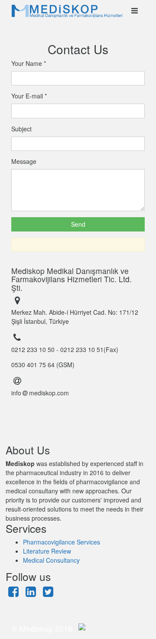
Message (23, 161)
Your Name (28, 63)
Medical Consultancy (51, 560)
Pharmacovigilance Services (61, 542)
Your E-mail (29, 95)
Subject (21, 128)
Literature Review (47, 551)
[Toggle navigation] (134, 11)
